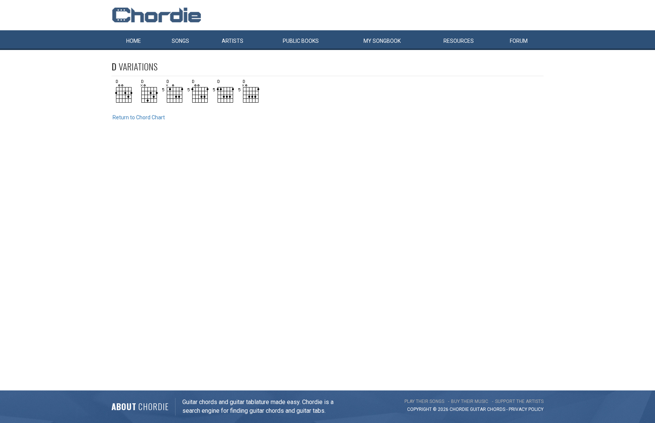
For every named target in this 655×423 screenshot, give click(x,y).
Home (133, 41)
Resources (458, 41)
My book (382, 41)
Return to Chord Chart (139, 117)
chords (496, 409)
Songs (180, 41)
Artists (232, 41)
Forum (519, 41)
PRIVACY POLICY (526, 409)
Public (301, 41)
